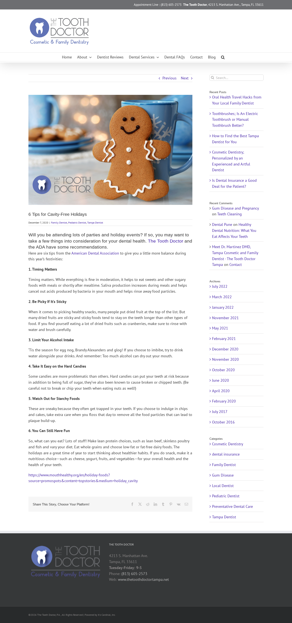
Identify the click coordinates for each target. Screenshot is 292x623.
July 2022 (219, 286)
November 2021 (225, 317)
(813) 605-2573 (134, 573)
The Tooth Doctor (165, 240)
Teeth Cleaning (229, 214)
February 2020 (224, 401)
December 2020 (225, 349)
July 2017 (219, 411)
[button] (223, 57)
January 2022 (223, 307)
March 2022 (222, 296)
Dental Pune (222, 224)
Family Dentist (59, 222)
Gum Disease (223, 475)
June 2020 (220, 380)
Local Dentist (223, 485)
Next (185, 78)
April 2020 (221, 390)
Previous (169, 78)
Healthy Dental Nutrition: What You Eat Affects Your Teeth (234, 230)
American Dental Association (95, 253)
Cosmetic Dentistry (227, 443)
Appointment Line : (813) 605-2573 (157, 5)
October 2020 (223, 369)
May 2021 (220, 328)
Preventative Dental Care (232, 506)
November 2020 (225, 359)
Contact (235, 264)
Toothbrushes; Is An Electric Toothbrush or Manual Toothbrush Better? (235, 119)
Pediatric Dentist (77, 222)
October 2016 (223, 422)
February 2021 (224, 338)
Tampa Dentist (95, 222)
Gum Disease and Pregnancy (235, 208)
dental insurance (226, 454)
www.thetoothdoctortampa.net (143, 579)
